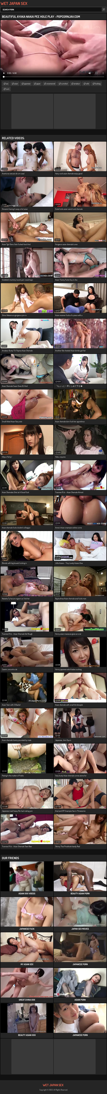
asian (16, 83)
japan (38, 83)
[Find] (104, 9)
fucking (97, 83)
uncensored (50, 83)
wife (87, 83)
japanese (27, 83)
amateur (77, 83)
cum (7, 89)
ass (7, 83)
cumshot (64, 83)
